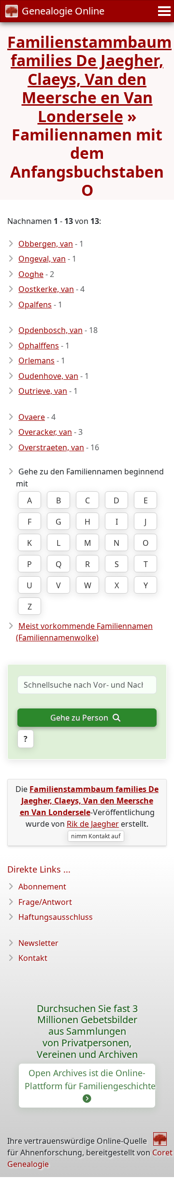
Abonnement (42, 886)
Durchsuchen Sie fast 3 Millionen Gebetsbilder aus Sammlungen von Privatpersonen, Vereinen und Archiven (87, 1031)
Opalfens (35, 304)
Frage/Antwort (45, 902)
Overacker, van (45, 432)
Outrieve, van (42, 391)
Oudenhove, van (48, 376)
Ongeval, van (42, 258)
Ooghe (31, 274)
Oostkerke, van (46, 289)
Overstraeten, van (51, 447)
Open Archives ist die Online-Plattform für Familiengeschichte (90, 1079)
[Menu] (163, 11)
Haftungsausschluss (55, 917)
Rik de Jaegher (93, 823)
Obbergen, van (45, 243)
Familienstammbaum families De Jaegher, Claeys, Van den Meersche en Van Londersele (89, 78)
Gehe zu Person (80, 717)
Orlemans (36, 360)
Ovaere (31, 417)
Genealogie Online (63, 10)
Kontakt (32, 958)
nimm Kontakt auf (95, 836)
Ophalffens (38, 345)
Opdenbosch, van (50, 330)
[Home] (160, 1139)
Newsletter (38, 943)
